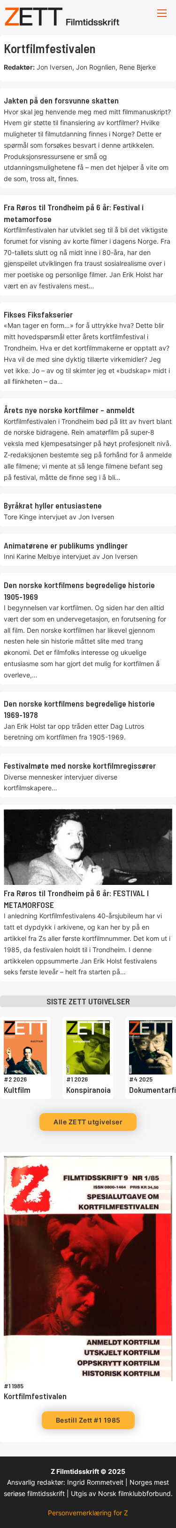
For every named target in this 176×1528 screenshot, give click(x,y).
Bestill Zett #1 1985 (88, 1420)
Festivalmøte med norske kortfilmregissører (80, 765)
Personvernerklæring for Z (88, 1513)
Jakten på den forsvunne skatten (61, 100)
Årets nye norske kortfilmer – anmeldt (69, 410)
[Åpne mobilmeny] (162, 13)
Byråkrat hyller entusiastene (53, 505)
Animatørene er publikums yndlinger (66, 545)
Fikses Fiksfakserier (38, 314)
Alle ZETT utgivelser (88, 1122)
